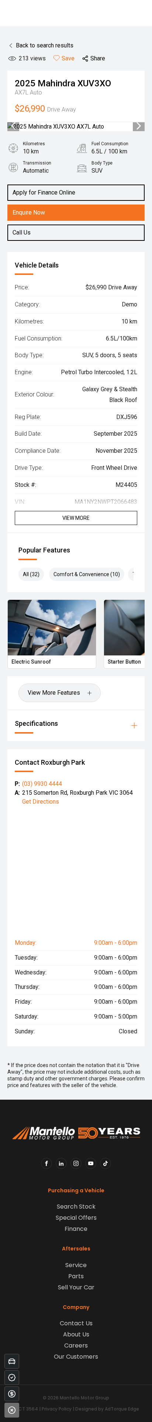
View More (76, 518)
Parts (76, 1276)
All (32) (31, 574)
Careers (76, 1345)
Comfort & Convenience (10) (86, 574)
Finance (76, 1229)
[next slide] (139, 127)
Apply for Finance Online (44, 192)
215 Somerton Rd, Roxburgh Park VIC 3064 (77, 792)
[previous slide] (13, 127)
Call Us (22, 232)
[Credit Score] (11, 1377)
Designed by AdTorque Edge (107, 1409)
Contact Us (76, 1323)
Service (76, 1265)
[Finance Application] (11, 1393)
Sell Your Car (76, 1287)
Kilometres (34, 143)
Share (97, 58)
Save (68, 58)
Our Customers (76, 1356)
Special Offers (76, 1217)
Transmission (37, 163)
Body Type (102, 163)
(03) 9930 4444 (42, 783)
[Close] (11, 1410)
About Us (76, 1334)
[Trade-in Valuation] (11, 1361)
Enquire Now (29, 212)
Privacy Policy (57, 1409)
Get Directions (40, 801)
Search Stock (76, 1206)
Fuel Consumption (109, 143)
